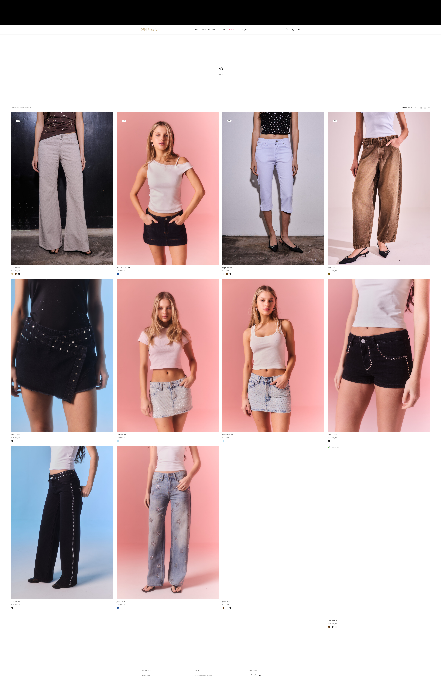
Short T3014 (332, 434)
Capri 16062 (227, 268)
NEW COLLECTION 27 (210, 30)
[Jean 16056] (379, 188)
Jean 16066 (15, 268)
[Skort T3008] (62, 355)
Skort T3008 (15, 434)
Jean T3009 (15, 601)
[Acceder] (299, 29)
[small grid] (425, 108)
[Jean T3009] (62, 522)
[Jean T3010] (168, 522)
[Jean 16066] (62, 188)
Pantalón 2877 (333, 621)
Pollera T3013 (227, 434)
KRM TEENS (233, 30)
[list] (428, 108)
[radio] (12, 274)
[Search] (293, 29)
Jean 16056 (332, 268)
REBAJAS (243, 30)
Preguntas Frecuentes (203, 675)
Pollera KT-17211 (123, 268)
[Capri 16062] (273, 188)
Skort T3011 (121, 434)
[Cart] (288, 29)
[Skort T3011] (168, 355)
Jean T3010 (121, 601)
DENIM (223, 30)
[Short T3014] (379, 355)
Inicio (12, 108)
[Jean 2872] (273, 522)
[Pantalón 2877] (379, 532)
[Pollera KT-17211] (168, 188)
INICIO (196, 30)
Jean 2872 (226, 601)
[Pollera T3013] (273, 355)
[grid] (421, 108)
